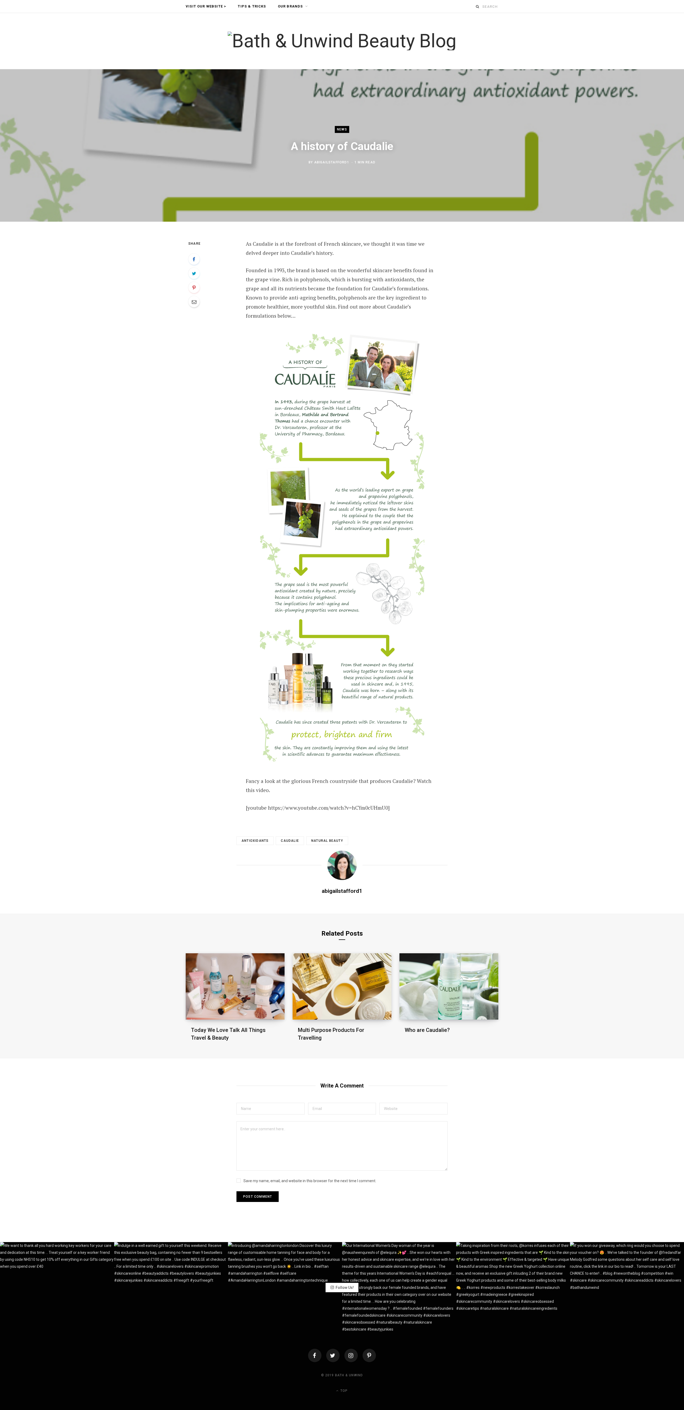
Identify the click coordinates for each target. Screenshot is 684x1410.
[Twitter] (333, 1355)
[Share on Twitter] (194, 273)
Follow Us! (345, 1287)
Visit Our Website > (206, 6)
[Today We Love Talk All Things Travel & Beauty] (235, 986)
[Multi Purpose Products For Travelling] (342, 986)
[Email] (194, 301)
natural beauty (327, 841)
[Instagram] (351, 1355)
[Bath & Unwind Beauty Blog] (342, 41)
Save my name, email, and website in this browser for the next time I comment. (309, 1181)
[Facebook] (314, 1355)
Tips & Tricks (252, 6)
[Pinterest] (194, 287)
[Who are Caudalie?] (448, 986)
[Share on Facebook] (194, 259)
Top (343, 1391)
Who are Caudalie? (427, 1030)
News (342, 129)
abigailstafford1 (331, 162)
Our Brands (290, 6)
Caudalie (290, 841)
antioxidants (255, 841)
